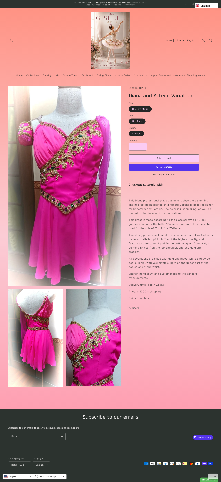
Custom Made (140, 109)
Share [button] (135, 308)
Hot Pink (137, 121)
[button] (11, 40)
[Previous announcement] (70, 4)
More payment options (164, 174)
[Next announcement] (151, 4)
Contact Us (211, 480)
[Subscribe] (61, 436)
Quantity (133, 140)
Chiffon (136, 133)
